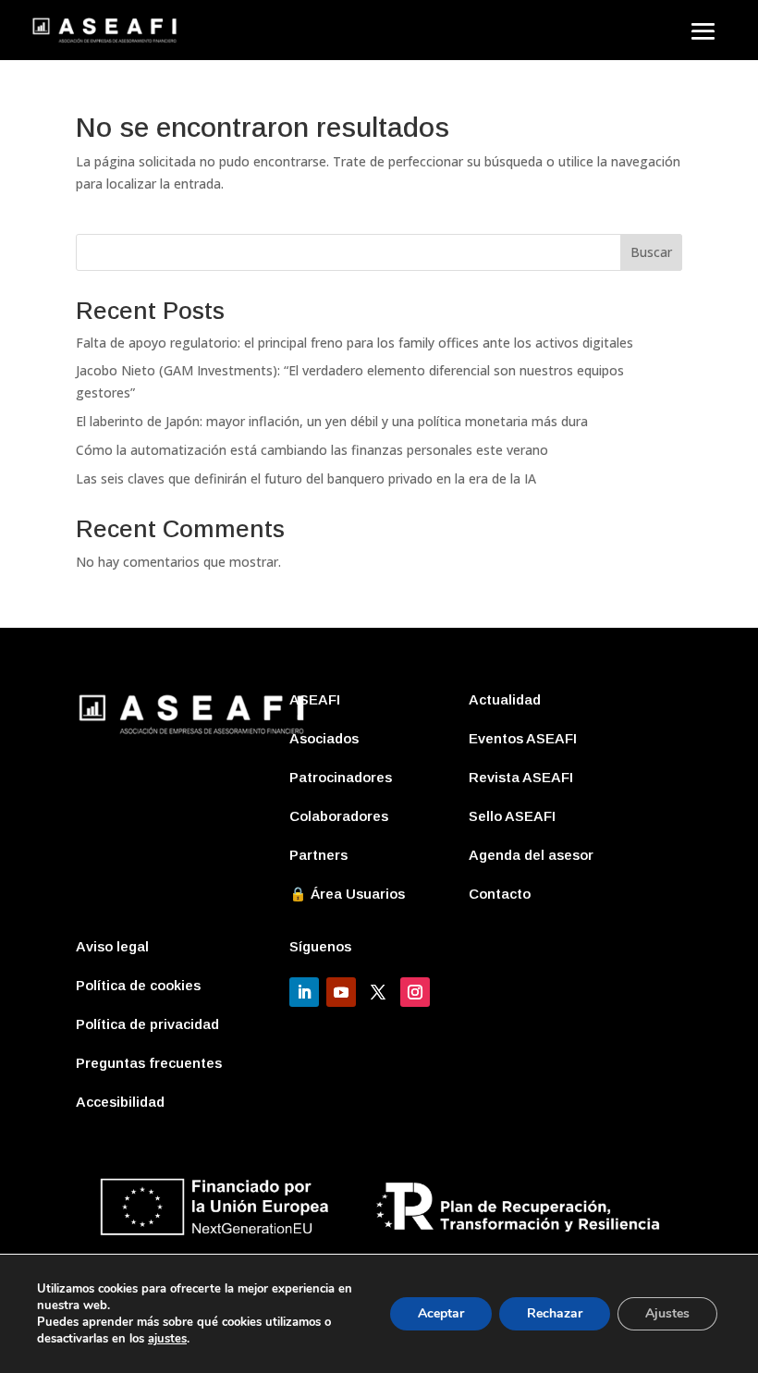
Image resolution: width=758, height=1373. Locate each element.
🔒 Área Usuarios (347, 893)
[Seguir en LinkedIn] (304, 992)
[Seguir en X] (378, 992)
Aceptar (441, 1313)
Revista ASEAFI (521, 777)
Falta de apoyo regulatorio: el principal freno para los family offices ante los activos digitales (354, 342)
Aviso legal (112, 946)
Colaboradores (338, 816)
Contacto (500, 893)
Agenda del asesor (531, 855)
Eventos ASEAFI (523, 738)
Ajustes (667, 1313)
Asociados (324, 738)
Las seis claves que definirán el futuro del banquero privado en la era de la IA (306, 478)
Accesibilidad (120, 1101)
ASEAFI (314, 699)
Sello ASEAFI (512, 816)
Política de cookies (138, 985)
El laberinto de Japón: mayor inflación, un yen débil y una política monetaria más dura (332, 421)
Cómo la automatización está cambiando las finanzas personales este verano (312, 450)
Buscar (651, 252)
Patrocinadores (340, 777)
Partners (318, 855)
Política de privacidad (147, 1024)
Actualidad (505, 699)
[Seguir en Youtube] (341, 992)
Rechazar (554, 1313)
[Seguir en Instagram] (415, 992)
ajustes (167, 1338)
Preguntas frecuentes (149, 1063)
